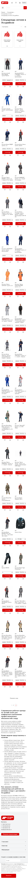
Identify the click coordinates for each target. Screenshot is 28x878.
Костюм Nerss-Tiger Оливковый (20, 568)
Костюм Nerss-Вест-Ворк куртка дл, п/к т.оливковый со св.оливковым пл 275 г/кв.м (7, 428)
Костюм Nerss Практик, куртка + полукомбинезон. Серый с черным (6, 356)
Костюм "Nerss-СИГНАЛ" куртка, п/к (7, 285)
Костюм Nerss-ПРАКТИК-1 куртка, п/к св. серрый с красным (20, 391)
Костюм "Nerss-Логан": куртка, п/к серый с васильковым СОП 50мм (20, 464)
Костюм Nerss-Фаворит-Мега (18, 498)
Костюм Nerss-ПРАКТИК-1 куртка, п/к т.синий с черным (20, 356)
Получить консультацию (10, 834)
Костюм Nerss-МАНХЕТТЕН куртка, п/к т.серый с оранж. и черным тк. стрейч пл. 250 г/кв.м (7, 673)
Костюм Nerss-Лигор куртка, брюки (20, 145)
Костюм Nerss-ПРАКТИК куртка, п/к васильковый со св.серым (7, 391)
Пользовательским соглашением (8, 867)
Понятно (8, 876)
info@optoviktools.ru (6, 830)
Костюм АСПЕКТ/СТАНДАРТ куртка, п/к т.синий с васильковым (20, 75)
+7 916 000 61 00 (5, 828)
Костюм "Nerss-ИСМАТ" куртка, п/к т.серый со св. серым (7, 179)
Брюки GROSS (5, 568)
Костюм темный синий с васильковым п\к (7, 110)
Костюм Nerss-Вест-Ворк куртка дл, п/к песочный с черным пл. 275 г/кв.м (7, 637)
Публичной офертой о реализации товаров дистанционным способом (10, 871)
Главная (3, 12)
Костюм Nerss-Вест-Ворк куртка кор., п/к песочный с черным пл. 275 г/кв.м (20, 637)
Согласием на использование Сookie (14, 870)
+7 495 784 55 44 (5, 824)
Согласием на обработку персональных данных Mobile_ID (14, 865)
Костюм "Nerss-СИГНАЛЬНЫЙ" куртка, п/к (19, 286)
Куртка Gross (18, 532)
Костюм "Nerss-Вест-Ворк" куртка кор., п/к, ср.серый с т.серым (20, 602)
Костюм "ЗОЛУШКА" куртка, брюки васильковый (7, 250)
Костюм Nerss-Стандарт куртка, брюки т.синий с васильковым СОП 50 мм (20, 214)
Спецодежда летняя (6, 14)
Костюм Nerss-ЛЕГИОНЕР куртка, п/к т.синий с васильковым (20, 250)
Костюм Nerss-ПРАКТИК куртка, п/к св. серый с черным (7, 320)
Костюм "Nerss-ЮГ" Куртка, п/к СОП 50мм (20, 427)
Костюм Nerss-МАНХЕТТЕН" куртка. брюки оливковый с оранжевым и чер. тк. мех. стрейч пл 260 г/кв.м (20, 674)
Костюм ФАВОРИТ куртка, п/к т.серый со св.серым (20, 179)
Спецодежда (10, 12)
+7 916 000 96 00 (5, 826)
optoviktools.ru (11, 864)
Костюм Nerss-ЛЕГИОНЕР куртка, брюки (7, 602)
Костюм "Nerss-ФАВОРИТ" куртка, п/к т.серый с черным (7, 464)
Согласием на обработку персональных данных (11, 868)
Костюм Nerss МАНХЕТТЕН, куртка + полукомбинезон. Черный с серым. (20, 320)
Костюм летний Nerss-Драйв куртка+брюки (6, 74)
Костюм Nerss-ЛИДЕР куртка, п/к (7, 145)
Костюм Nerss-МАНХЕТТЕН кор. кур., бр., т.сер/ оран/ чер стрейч (7, 534)
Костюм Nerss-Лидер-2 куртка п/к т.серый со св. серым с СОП (7, 213)
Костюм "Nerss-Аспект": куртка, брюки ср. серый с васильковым (19, 110)
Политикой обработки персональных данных (11, 866)
